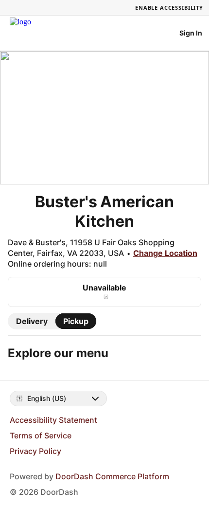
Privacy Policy (35, 451)
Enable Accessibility (169, 7)
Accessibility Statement (53, 420)
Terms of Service (40, 435)
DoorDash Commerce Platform (112, 476)
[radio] (31, 321)
